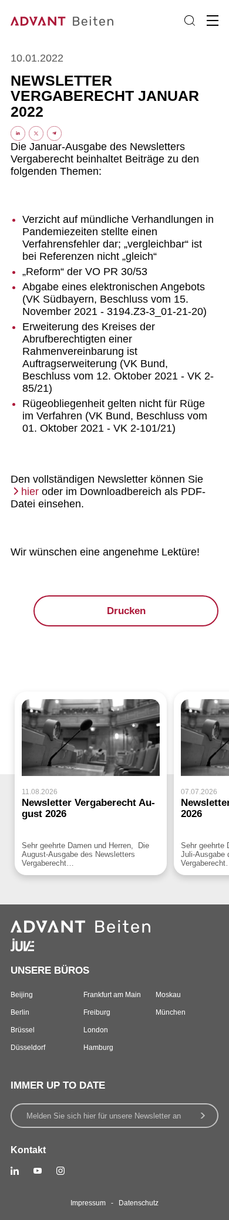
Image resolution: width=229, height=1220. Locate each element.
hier (30, 491)
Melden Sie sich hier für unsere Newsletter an (103, 1115)
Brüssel (23, 1030)
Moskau (168, 995)
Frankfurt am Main (112, 995)
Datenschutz (139, 1203)
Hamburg (98, 1047)
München (171, 1012)
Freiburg (96, 1012)
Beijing (22, 995)
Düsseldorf (28, 1047)
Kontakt (28, 1150)
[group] (91, 783)
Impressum (88, 1203)
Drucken (126, 610)
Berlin (20, 1012)
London (95, 1030)
